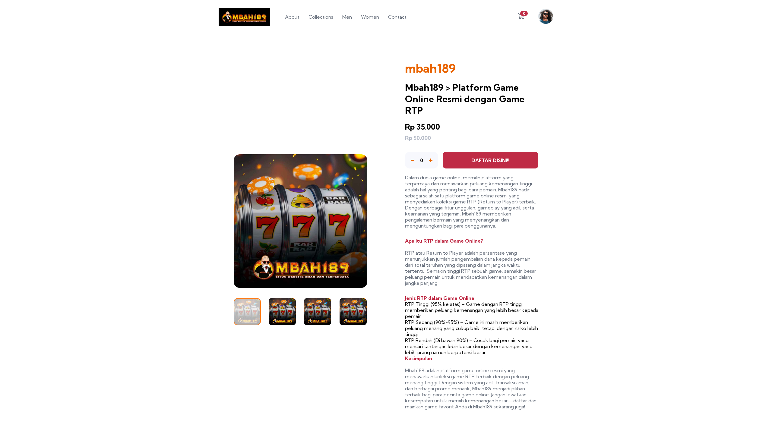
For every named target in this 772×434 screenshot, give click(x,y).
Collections (320, 17)
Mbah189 (507, 190)
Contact (397, 17)
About (292, 17)
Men (347, 17)
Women (370, 17)
